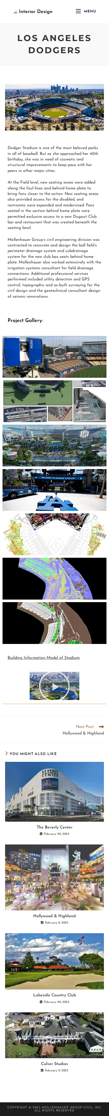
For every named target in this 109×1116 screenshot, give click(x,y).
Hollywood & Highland (54, 916)
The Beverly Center (54, 827)
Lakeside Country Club (54, 995)
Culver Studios (54, 1064)
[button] (54, 686)
